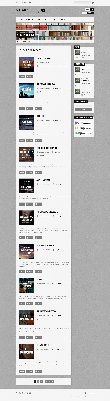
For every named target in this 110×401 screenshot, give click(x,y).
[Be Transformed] (26, 357)
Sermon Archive (25, 35)
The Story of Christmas (45, 84)
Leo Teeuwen (42, 66)
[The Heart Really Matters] (26, 324)
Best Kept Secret (42, 279)
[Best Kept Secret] (26, 292)
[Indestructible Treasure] (26, 258)
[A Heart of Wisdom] (26, 71)
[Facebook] (22, 2)
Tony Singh (58, 88)
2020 (28, 41)
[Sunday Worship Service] (77, 54)
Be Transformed (42, 345)
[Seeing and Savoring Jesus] (77, 82)
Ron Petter (64, 66)
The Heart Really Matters (46, 311)
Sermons (24, 41)
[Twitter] (25, 2)
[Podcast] (20, 2)
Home (18, 41)
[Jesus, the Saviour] (26, 192)
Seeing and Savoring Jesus (86, 79)
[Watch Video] (76, 75)
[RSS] (17, 2)
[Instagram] (30, 2)
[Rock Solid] (26, 128)
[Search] (93, 3)
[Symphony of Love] (77, 71)
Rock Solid (40, 116)
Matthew (41, 155)
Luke (40, 92)
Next (50, 381)
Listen (39, 108)
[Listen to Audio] (78, 75)
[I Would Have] (77, 93)
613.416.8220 (90, 393)
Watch (30, 76)
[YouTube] (27, 2)
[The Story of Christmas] (26, 97)
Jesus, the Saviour (43, 179)
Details (22, 76)
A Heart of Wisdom (43, 58)
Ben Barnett (57, 349)
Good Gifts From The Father (46, 148)
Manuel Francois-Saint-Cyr (54, 66)
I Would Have (85, 90)
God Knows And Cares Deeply (47, 211)
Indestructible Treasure (45, 245)
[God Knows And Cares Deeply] (26, 224)
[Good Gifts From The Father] (26, 160)
